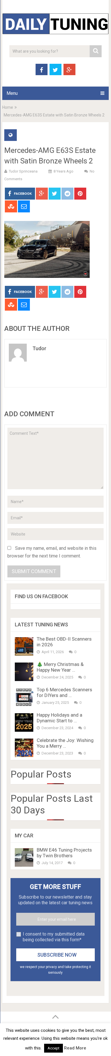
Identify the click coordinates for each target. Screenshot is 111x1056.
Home (7, 107)
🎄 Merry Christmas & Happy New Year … (60, 667)
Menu (12, 93)
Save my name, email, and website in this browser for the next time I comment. (51, 552)
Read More (75, 1048)
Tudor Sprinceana (23, 171)
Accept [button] (53, 1048)
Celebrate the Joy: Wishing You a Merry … (65, 743)
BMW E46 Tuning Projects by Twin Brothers (64, 852)
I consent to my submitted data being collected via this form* (54, 936)
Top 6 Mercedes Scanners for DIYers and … (64, 692)
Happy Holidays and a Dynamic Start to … (59, 717)
